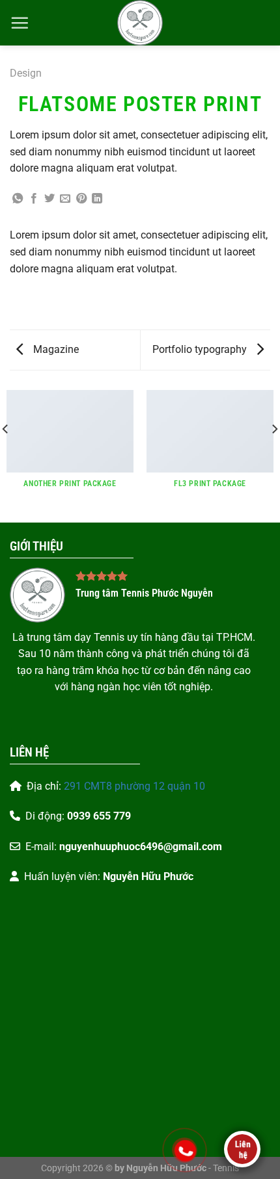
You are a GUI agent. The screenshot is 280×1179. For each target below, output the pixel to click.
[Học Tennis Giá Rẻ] (140, 22)
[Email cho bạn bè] (65, 199)
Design (26, 73)
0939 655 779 (99, 816)
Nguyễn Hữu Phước (148, 876)
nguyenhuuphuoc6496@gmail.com (140, 846)
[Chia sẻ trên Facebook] (34, 199)
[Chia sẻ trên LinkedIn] (97, 199)
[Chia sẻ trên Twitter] (49, 199)
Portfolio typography (200, 349)
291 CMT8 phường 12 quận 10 (134, 786)
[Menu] (19, 23)
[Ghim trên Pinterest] (81, 199)
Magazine (55, 349)
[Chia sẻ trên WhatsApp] (17, 199)
